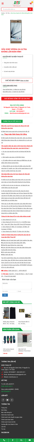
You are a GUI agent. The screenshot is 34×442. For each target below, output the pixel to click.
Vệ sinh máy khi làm (9, 71)
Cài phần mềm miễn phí (10, 67)
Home (3, 13)
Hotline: (13, 111)
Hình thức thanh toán (7, 415)
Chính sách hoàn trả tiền (8, 422)
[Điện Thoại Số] (17, 3)
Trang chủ (4, 408)
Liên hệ (3, 426)
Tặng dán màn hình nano (10, 62)
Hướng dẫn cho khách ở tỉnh (9, 424)
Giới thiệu (4, 410)
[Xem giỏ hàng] (31, 3)
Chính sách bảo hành (7, 419)
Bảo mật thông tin (6, 412)
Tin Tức (8, 13)
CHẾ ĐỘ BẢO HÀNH (17, 80)
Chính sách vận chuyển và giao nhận (11, 417)
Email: (7, 113)
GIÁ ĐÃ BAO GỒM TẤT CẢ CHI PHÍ (17, 99)
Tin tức (3, 429)
